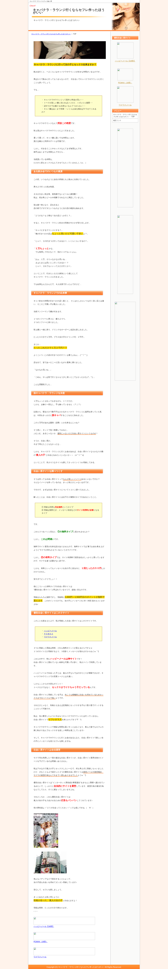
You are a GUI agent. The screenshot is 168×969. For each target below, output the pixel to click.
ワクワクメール (50, 637)
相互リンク (117, 120)
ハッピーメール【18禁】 (44, 926)
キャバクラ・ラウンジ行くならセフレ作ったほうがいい (69, 11)
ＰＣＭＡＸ (48, 634)
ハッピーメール (50, 631)
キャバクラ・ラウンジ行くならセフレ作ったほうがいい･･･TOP (125, 116)
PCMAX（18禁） (41, 942)
